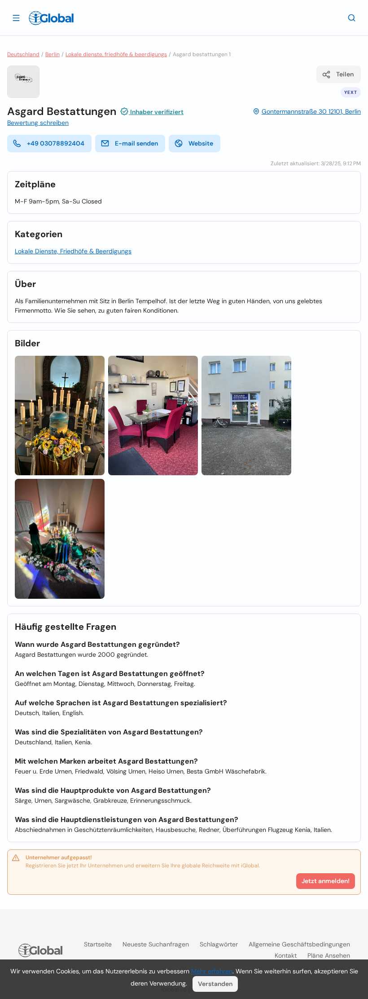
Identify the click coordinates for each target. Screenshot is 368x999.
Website (200, 143)
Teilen (345, 74)
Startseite (98, 944)
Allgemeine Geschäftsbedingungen (299, 944)
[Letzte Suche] (352, 18)
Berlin (52, 54)
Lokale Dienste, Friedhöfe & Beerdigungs (73, 251)
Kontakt (286, 955)
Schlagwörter (219, 944)
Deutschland (23, 54)
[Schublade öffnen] (16, 18)
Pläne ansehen (328, 955)
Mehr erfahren (211, 971)
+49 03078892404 (55, 143)
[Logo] (51, 18)
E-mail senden (136, 143)
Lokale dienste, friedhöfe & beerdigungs (116, 54)
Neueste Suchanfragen (156, 944)
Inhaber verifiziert (156, 112)
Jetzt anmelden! (326, 881)
